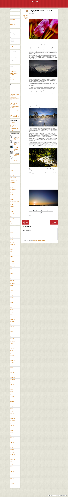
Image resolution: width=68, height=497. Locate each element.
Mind (27, 16)
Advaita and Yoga (12, 168)
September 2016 (12, 287)
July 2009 (11, 406)
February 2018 (12, 259)
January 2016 (12, 300)
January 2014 (12, 338)
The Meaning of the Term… (16, 149)
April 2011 (11, 370)
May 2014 (11, 331)
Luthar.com (34, 1)
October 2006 (12, 457)
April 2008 (11, 432)
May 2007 (11, 447)
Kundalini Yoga (27, 6)
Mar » (13, 62)
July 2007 (11, 444)
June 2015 (11, 310)
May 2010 (11, 389)
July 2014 (11, 328)
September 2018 (12, 249)
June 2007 (11, 445)
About (17, 6)
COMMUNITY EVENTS (13, 180)
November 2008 (12, 420)
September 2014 (12, 324)
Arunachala (12, 173)
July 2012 (11, 350)
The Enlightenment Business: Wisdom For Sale (14, 92)
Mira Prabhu (12, 79)
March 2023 (12, 230)
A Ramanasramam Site (13, 68)
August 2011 (12, 365)
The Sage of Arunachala (13, 130)
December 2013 (12, 340)
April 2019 (11, 239)
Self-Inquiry (12, 213)
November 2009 (12, 399)
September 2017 (12, 266)
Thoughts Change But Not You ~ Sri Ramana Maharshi (14, 113)
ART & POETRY (12, 172)
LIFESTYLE (12, 194)
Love (11, 196)
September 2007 (12, 440)
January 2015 (12, 317)
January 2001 (12, 476)
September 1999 (12, 481)
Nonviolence (12, 202)
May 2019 (11, 237)
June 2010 (11, 387)
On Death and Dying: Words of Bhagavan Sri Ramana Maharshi (14, 104)
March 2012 (12, 355)
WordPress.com (12, 26)
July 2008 (11, 427)
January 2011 (12, 375)
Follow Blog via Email (14, 30)
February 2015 (12, 316)
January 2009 (12, 416)
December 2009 (12, 398)
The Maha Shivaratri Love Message (13, 126)
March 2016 (12, 297)
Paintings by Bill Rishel (15, 160)
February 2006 (12, 466)
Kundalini (11, 192)
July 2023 (11, 229)
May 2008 (11, 430)
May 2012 (11, 353)
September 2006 (12, 459)
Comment (54, 238)
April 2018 (11, 258)
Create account (12, 19)
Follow (12, 40)
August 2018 (12, 251)
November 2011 (12, 360)
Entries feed (12, 22)
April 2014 (11, 333)
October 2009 (12, 401)
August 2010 (12, 384)
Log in (11, 21)
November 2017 (12, 263)
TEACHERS (12, 218)
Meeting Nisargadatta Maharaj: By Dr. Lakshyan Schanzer (26, 222)
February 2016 (12, 299)
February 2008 (12, 435)
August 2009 (12, 404)
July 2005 (11, 469)
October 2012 (12, 346)
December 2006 (12, 454)
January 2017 (12, 280)
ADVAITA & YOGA (13, 167)
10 (17, 56)
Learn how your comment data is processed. (39, 240)
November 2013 (12, 341)
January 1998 (12, 483)
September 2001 (12, 474)
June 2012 (11, 351)
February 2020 (12, 232)
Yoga (11, 223)
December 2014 (12, 319)
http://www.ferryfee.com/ (32, 17)
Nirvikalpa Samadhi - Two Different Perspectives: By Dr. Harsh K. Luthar (14, 110)
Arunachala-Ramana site (13, 71)
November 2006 (12, 456)
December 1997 (12, 485)
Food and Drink (12, 182)
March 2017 (12, 276)
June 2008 (11, 428)
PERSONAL (12, 206)
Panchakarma (12, 204)
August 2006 (12, 461)
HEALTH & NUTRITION (14, 185)
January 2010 (12, 396)
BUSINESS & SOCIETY (13, 177)
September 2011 (12, 363)
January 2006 (12, 468)
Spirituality (12, 214)
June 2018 (11, 254)
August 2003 (12, 471)
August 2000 (12, 478)
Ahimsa (11, 170)
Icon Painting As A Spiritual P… (16, 143)
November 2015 (12, 304)
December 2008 (12, 418)
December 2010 (12, 377)
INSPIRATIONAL (26, 14)
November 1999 (12, 480)
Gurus (11, 184)
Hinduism (25, 16)
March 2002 (12, 473)
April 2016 (11, 295)
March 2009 (12, 413)
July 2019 (11, 235)
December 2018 (12, 244)
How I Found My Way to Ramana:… (16, 138)
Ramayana (11, 209)
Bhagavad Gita (25, 15)
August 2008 (12, 425)
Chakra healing (12, 179)
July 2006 (11, 462)
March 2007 (12, 449)
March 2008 (12, 433)
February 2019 (12, 242)
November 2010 (12, 379)
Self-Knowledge (26, 18)
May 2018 (11, 256)
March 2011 (12, 372)
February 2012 (12, 357)
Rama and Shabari (12, 123)
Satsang (11, 211)
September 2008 (12, 423)
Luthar (12, 46)
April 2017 (11, 275)
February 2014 (12, 336)
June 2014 (11, 329)
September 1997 (12, 486)
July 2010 (11, 386)
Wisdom (11, 221)
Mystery (25, 17)
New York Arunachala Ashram (14, 201)
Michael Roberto (12, 77)
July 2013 (11, 343)
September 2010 (12, 382)
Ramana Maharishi (13, 208)
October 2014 (12, 322)
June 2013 (11, 345)
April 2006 (11, 464)
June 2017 (11, 271)
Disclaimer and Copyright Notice (34, 6)
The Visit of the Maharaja (14, 128)
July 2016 (11, 290)
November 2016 (12, 283)
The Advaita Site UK (13, 81)
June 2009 (11, 408)
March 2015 (12, 314)
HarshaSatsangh (43, 16)
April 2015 (11, 312)
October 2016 (12, 285)
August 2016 (12, 288)
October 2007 (12, 439)
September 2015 (12, 307)
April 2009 (11, 411)
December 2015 (12, 302)
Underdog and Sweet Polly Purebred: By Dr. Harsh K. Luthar (14, 116)
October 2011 (12, 362)
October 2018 (12, 247)
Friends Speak (22, 6)
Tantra (11, 216)
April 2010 (11, 391)
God (27, 15)
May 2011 (11, 369)
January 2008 (12, 437)
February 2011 (12, 374)
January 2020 (12, 234)
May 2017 (11, 273)
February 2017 (12, 278)
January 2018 (12, 261)
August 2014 (12, 326)
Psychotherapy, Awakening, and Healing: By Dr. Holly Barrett (54, 222)
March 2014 (12, 334)
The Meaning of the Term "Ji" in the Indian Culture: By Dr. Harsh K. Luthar (14, 89)
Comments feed (12, 24)
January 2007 (12, 452)
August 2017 (12, 268)
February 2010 (12, 394)
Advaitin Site (12, 69)
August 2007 (12, 442)
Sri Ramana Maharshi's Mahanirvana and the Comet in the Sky (14, 98)
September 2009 (12, 403)
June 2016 (11, 292)
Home (15, 6)
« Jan (11, 62)
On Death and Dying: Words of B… (16, 155)
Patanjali (27, 17)
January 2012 (12, 358)
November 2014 (12, 321)
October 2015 (12, 305)
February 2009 (12, 415)
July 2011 (11, 367)
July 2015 (11, 309)
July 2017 (11, 270)
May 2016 (11, 293)
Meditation (11, 199)
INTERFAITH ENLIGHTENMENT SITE (14, 14)
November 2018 (12, 246)
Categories (42, 6)
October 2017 (12, 264)
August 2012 (12, 348)
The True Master (12, 122)
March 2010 (12, 392)
